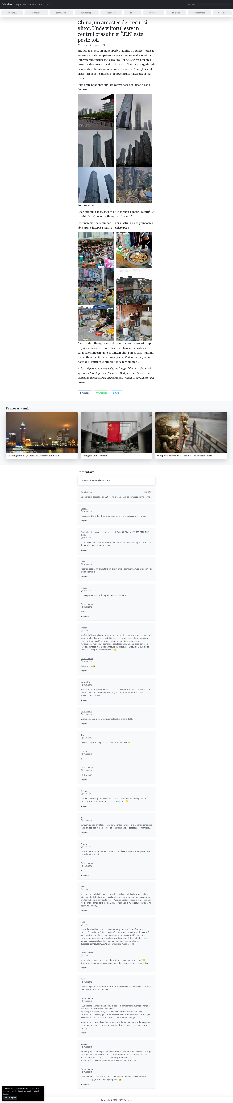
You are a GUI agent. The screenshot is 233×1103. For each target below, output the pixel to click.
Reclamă (32, 4)
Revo (83, 735)
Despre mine (20, 4)
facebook (86, 393)
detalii (5, 1093)
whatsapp (102, 393)
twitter (118, 393)
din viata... (12, 12)
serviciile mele (145, 497)
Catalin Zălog (86, 492)
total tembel (199, 12)
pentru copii (61, 12)
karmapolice (86, 711)
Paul (83, 979)
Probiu (84, 751)
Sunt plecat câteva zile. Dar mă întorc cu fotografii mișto (184, 456)
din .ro (50, 4)
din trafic (176, 12)
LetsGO (84, 508)
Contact (41, 4)
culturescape (87, 12)
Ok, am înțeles (10, 1098)
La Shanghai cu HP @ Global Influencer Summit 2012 (33, 456)
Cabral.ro (6, 4)
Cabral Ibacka (87, 604)
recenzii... (153, 12)
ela (82, 817)
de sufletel (111, 12)
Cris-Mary (85, 791)
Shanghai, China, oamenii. (95, 456)
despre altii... (36, 12)
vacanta (222, 12)
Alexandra (85, 682)
